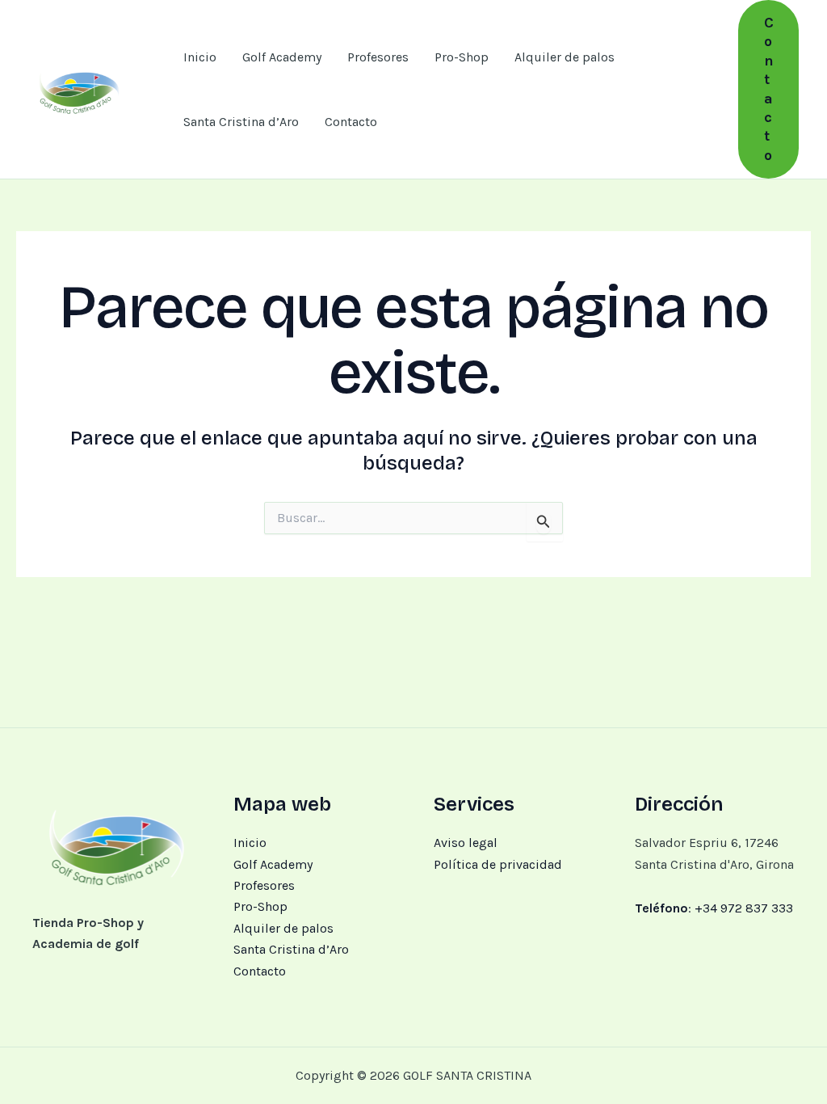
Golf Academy (281, 57)
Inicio (199, 57)
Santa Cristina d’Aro (241, 121)
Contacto (351, 121)
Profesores (378, 57)
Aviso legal (465, 842)
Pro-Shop (461, 57)
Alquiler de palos (564, 57)
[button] (769, 89)
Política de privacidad (498, 864)
